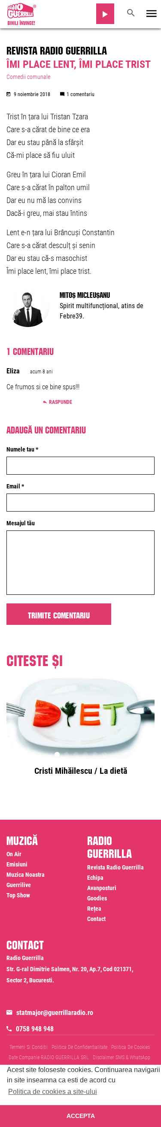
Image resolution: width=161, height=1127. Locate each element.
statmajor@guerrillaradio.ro (54, 1013)
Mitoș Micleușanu (85, 294)
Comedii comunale (28, 76)
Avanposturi (101, 888)
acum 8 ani (41, 372)
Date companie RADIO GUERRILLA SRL (49, 1057)
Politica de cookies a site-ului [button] (52, 1091)
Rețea (94, 908)
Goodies (97, 898)
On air (13, 854)
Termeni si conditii (28, 1047)
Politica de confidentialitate (79, 1047)
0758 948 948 (35, 1029)
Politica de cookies (130, 1047)
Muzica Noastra (25, 874)
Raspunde (60, 402)
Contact (96, 918)
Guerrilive (18, 885)
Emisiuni (16, 864)
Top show (18, 895)
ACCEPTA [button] (81, 1115)
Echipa (95, 877)
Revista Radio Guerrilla (56, 49)
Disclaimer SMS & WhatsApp (121, 1057)
